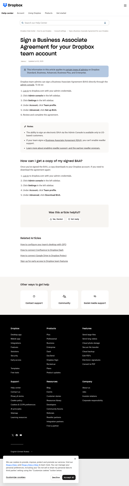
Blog (49, 388)
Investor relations (89, 396)
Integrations (16, 343)
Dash (49, 351)
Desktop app (16, 335)
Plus (48, 335)
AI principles (16, 409)
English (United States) (20, 452)
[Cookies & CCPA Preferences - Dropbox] (41, 469)
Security (14, 356)
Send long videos (89, 339)
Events (49, 392)
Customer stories (54, 396)
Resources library (54, 400)
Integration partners (55, 421)
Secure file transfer (90, 347)
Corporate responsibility (92, 400)
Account (20, 13)
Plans (49, 368)
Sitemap (14, 413)
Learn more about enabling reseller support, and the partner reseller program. (63, 148)
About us (86, 388)
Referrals (50, 413)
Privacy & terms (17, 396)
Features (14, 347)
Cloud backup (88, 351)
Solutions (15, 351)
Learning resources (19, 417)
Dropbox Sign (52, 360)
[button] (22, 22)
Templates (15, 368)
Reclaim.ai (51, 364)
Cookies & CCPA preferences (23, 405)
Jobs (84, 392)
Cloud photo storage (91, 343)
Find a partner (53, 426)
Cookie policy (16, 400)
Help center (7, 13)
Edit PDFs (86, 356)
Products (48, 13)
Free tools (15, 372)
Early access (16, 360)
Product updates (54, 372)
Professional (52, 339)
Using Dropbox (34, 13)
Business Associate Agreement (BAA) (63, 140)
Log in (26, 91)
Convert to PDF (88, 364)
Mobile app (15, 339)
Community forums (55, 409)
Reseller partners (54, 417)
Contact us (15, 392)
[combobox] (64, 22)
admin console (27, 85)
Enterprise (51, 347)
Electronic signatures (91, 360)
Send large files (89, 335)
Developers (51, 405)
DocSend (51, 356)
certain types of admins (77, 69)
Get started (61, 13)
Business (50, 343)
